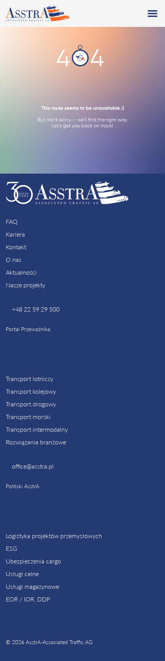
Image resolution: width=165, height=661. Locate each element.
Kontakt (16, 246)
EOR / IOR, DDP (28, 599)
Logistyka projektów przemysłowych (54, 535)
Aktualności (21, 272)
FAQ (12, 221)
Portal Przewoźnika (28, 329)
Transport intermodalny (37, 429)
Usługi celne (22, 573)
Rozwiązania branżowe (36, 442)
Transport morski (28, 416)
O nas (13, 259)
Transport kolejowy (31, 391)
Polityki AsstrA (22, 486)
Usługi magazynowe (32, 586)
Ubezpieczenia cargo (33, 561)
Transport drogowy (31, 404)
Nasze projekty (25, 284)
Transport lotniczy (29, 378)
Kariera (15, 234)
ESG (11, 548)
